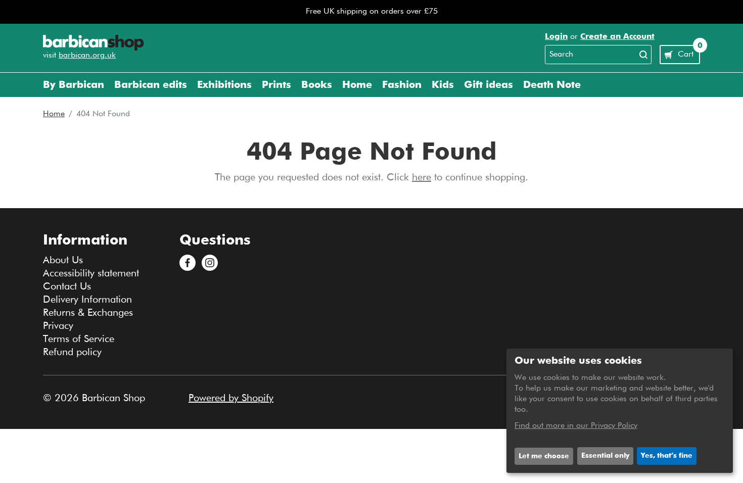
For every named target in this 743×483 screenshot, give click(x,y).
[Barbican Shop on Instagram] (210, 263)
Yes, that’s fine (666, 455)
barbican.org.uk (87, 56)
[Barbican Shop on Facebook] (187, 263)
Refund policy (72, 352)
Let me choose (544, 456)
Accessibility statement (91, 273)
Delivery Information (87, 300)
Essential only (605, 455)
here (421, 177)
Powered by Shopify (231, 398)
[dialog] (619, 411)
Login (556, 37)
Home (54, 114)
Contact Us (67, 286)
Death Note (552, 85)
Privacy (58, 326)
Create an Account (617, 37)
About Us (63, 260)
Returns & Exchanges (88, 313)
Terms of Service (78, 339)
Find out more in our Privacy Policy (576, 426)
